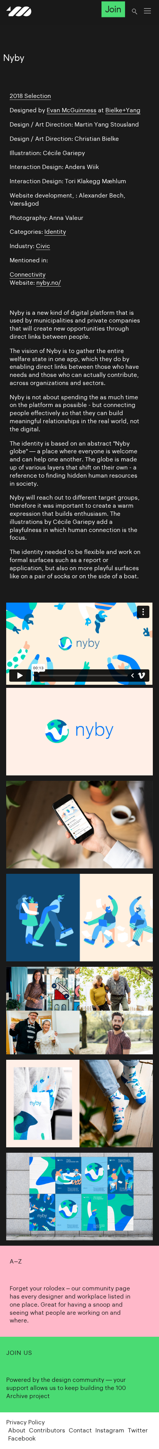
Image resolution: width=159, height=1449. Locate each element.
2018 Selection (30, 96)
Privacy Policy (25, 1422)
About (16, 1430)
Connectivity (28, 274)
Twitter (138, 1430)
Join (113, 9)
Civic (43, 246)
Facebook (22, 1438)
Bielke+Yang (122, 110)
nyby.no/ (48, 282)
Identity (55, 231)
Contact (80, 1430)
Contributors (47, 1430)
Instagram (109, 1430)
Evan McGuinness (71, 110)
